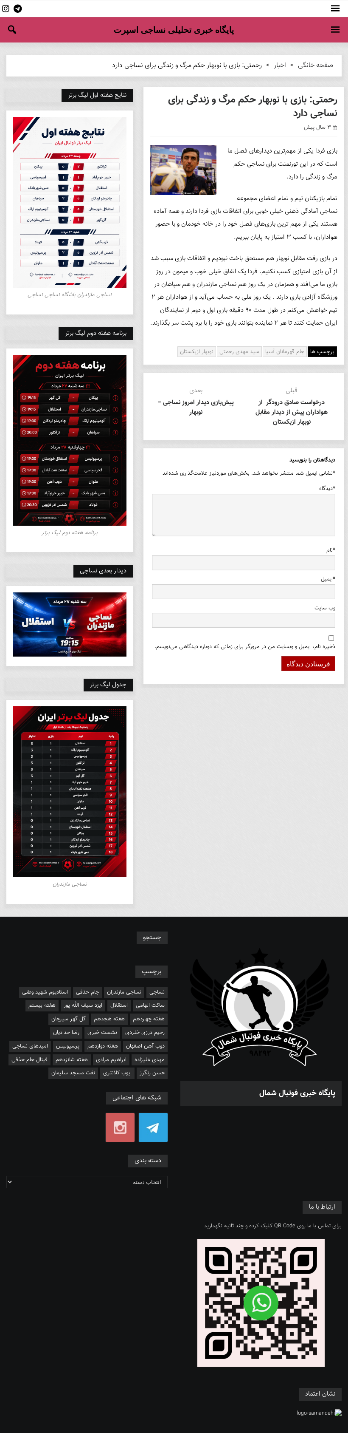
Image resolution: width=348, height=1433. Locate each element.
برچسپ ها (322, 352)
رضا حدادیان (66, 1032)
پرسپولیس (67, 1046)
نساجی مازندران (124, 992)
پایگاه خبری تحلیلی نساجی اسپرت (174, 29)
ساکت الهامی (150, 1005)
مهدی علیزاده (150, 1060)
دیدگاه (327, 488)
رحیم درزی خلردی (145, 1032)
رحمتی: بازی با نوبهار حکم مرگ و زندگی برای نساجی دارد (252, 106)
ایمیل (328, 579)
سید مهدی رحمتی (239, 352)
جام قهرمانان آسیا (284, 352)
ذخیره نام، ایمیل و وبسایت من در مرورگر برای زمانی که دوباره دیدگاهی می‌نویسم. (244, 647)
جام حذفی (87, 992)
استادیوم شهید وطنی (45, 992)
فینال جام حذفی (29, 1060)
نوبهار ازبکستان (196, 352)
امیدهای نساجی (30, 1046)
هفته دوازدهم (102, 1046)
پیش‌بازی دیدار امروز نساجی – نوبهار (195, 407)
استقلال (119, 1005)
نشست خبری (102, 1032)
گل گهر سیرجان (68, 1019)
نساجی (157, 992)
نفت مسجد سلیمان (73, 1073)
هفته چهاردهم (149, 1019)
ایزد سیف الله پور (83, 1005)
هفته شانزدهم (72, 1060)
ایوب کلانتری (117, 1073)
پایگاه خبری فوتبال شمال (297, 1093)
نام (330, 550)
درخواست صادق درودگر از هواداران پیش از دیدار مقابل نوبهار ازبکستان (291, 412)
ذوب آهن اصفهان (145, 1046)
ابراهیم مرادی (111, 1060)
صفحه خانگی (315, 65)
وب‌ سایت (324, 608)
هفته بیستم (42, 1005)
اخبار (280, 65)
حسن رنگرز (152, 1073)
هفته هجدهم (109, 1019)
